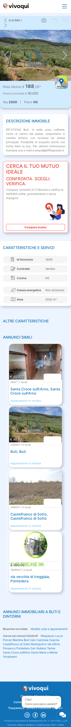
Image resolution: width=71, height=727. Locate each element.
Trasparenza (16, 708)
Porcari (7, 640)
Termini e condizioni (38, 708)
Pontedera (23, 648)
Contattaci (20, 702)
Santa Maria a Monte (44, 652)
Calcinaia (42, 640)
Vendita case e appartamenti (48, 629)
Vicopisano (10, 656)
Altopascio (47, 635)
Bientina (18, 640)
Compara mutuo (35, 227)
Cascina (54, 640)
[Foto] (43, 20)
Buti (26, 640)
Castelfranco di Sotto (16, 644)
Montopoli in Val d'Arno (45, 644)
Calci (33, 640)
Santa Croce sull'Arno (16, 652)
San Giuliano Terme (43, 648)
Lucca (59, 635)
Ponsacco (9, 648)
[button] (6, 55)
